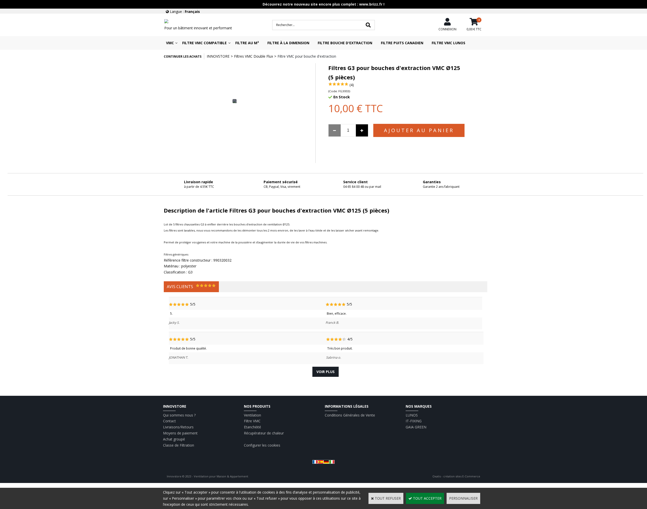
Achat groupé (174, 439)
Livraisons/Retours (178, 427)
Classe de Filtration (178, 445)
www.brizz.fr (370, 4)
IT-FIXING (414, 421)
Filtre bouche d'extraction (345, 42)
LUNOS (412, 415)
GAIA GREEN (416, 427)
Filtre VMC (252, 421)
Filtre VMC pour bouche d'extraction (307, 56)
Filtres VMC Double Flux (253, 56)
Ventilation (252, 415)
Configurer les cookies (262, 445)
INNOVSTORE (218, 56)
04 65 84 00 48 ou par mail (362, 186)
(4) (352, 84)
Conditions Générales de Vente (350, 415)
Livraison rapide (198, 181)
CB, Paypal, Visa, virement (282, 186)
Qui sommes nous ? (179, 415)
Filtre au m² (247, 42)
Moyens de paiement (180, 433)
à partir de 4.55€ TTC (199, 186)
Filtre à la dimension (288, 42)
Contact (169, 421)
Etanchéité (252, 427)
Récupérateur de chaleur (264, 433)
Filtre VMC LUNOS (448, 42)
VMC (170, 42)
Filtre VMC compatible (204, 42)
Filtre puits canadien (402, 42)
